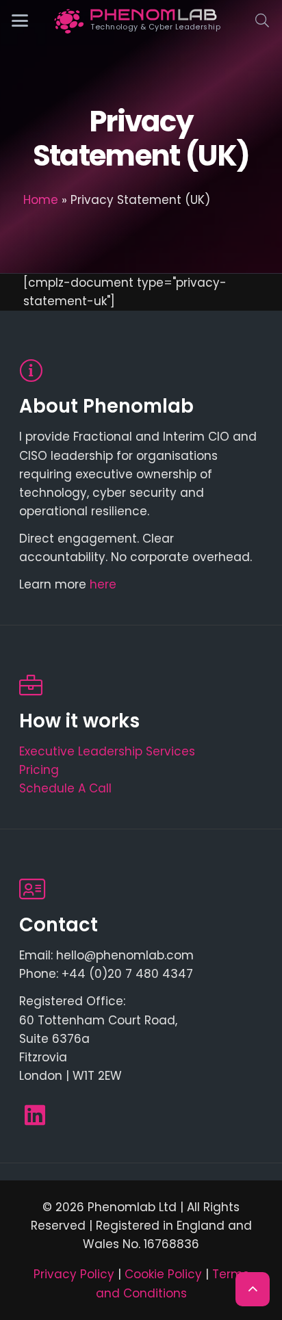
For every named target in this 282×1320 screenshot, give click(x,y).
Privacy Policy (74, 1274)
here (103, 584)
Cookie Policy (163, 1274)
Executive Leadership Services (107, 751)
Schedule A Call (65, 788)
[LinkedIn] (35, 1114)
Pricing (39, 770)
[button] (19, 20)
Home (40, 200)
